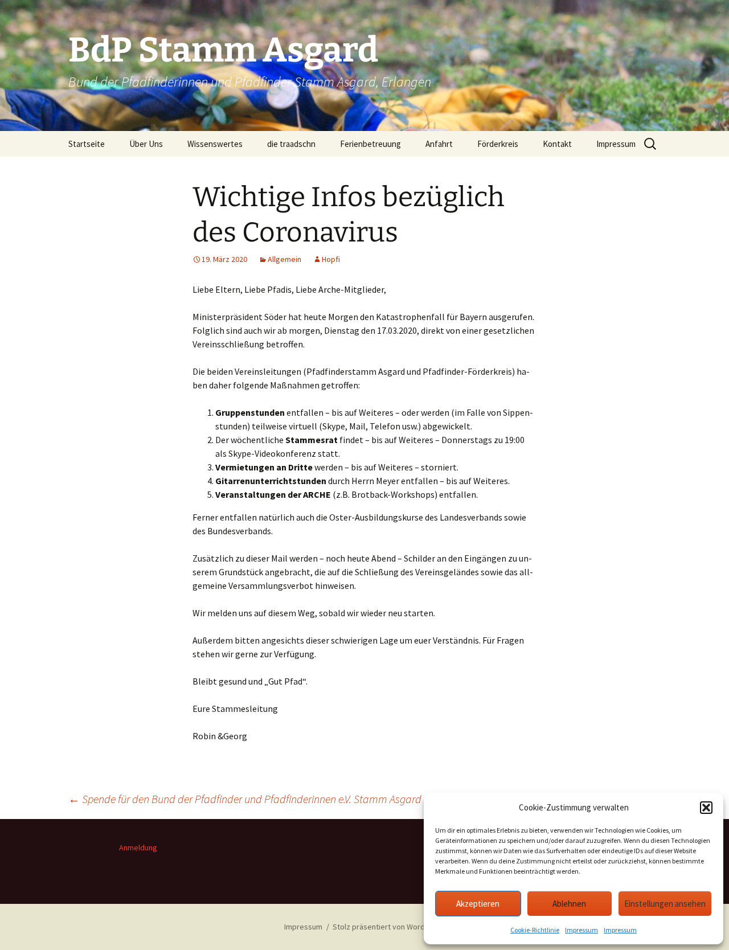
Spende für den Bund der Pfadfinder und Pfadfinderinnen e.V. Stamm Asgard (244, 799)
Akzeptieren (477, 903)
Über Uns (146, 143)
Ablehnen (569, 903)
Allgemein (284, 259)
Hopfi (331, 259)
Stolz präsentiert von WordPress (389, 927)
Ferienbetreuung (370, 143)
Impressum (581, 930)
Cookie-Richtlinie (534, 930)
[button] (706, 807)
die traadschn (291, 143)
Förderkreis (497, 143)
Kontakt (557, 143)
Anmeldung (138, 847)
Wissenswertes (215, 143)
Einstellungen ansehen (665, 903)
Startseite (86, 143)
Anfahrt (439, 143)
